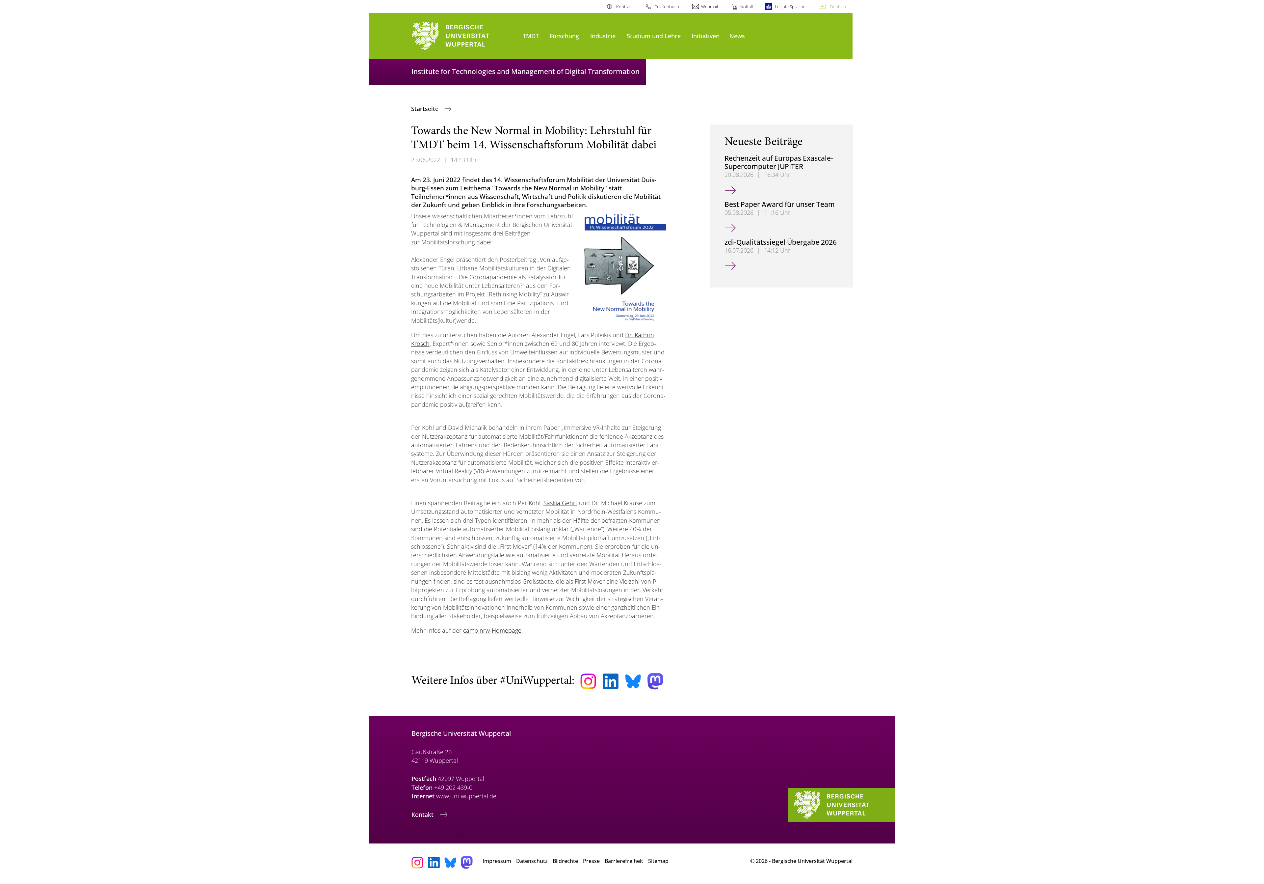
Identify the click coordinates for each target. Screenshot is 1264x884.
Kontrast (624, 7)
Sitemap (658, 861)
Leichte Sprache (790, 7)
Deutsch (838, 7)
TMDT (531, 36)
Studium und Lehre (654, 36)
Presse (591, 861)
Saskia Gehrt (560, 503)
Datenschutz (532, 861)
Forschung (564, 36)
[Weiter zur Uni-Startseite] (463, 36)
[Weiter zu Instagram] (588, 681)
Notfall (746, 7)
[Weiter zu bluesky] (633, 681)
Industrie (603, 36)
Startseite (425, 109)
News (737, 36)
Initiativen (706, 36)
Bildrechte (565, 861)
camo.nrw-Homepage (492, 630)
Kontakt (423, 814)
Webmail (709, 7)
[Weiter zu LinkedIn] (611, 681)
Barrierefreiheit (624, 861)
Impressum (497, 861)
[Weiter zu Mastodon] (655, 681)
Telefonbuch (667, 7)
